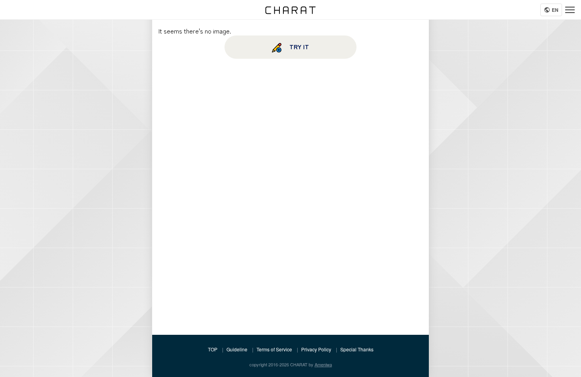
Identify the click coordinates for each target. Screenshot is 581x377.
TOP (212, 349)
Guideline (236, 349)
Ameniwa (323, 364)
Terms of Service (274, 349)
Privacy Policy (316, 349)
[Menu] (570, 10)
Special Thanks (357, 349)
